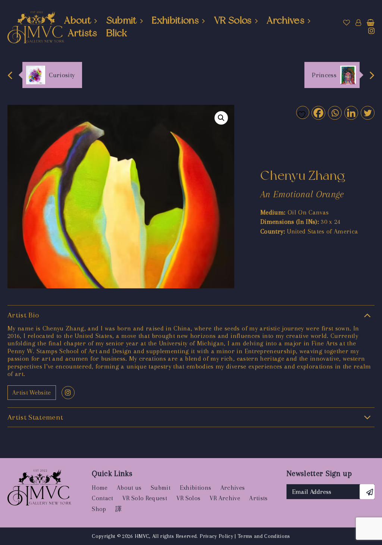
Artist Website (31, 392)
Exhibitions (175, 20)
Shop (99, 509)
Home (99, 487)
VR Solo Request (144, 498)
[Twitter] (367, 112)
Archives (285, 20)
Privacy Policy (216, 536)
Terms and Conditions (264, 536)
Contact (102, 498)
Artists (82, 33)
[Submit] (367, 491)
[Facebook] (318, 112)
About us (129, 487)
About (77, 20)
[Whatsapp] (334, 112)
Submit (121, 20)
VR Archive (225, 498)
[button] (221, 118)
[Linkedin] (350, 112)
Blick (116, 33)
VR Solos (233, 20)
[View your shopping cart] (371, 22)
